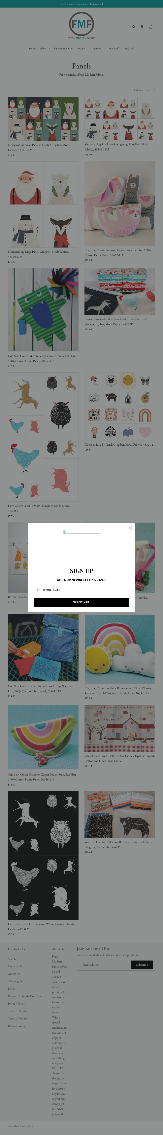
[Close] (130, 528)
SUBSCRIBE (81, 602)
